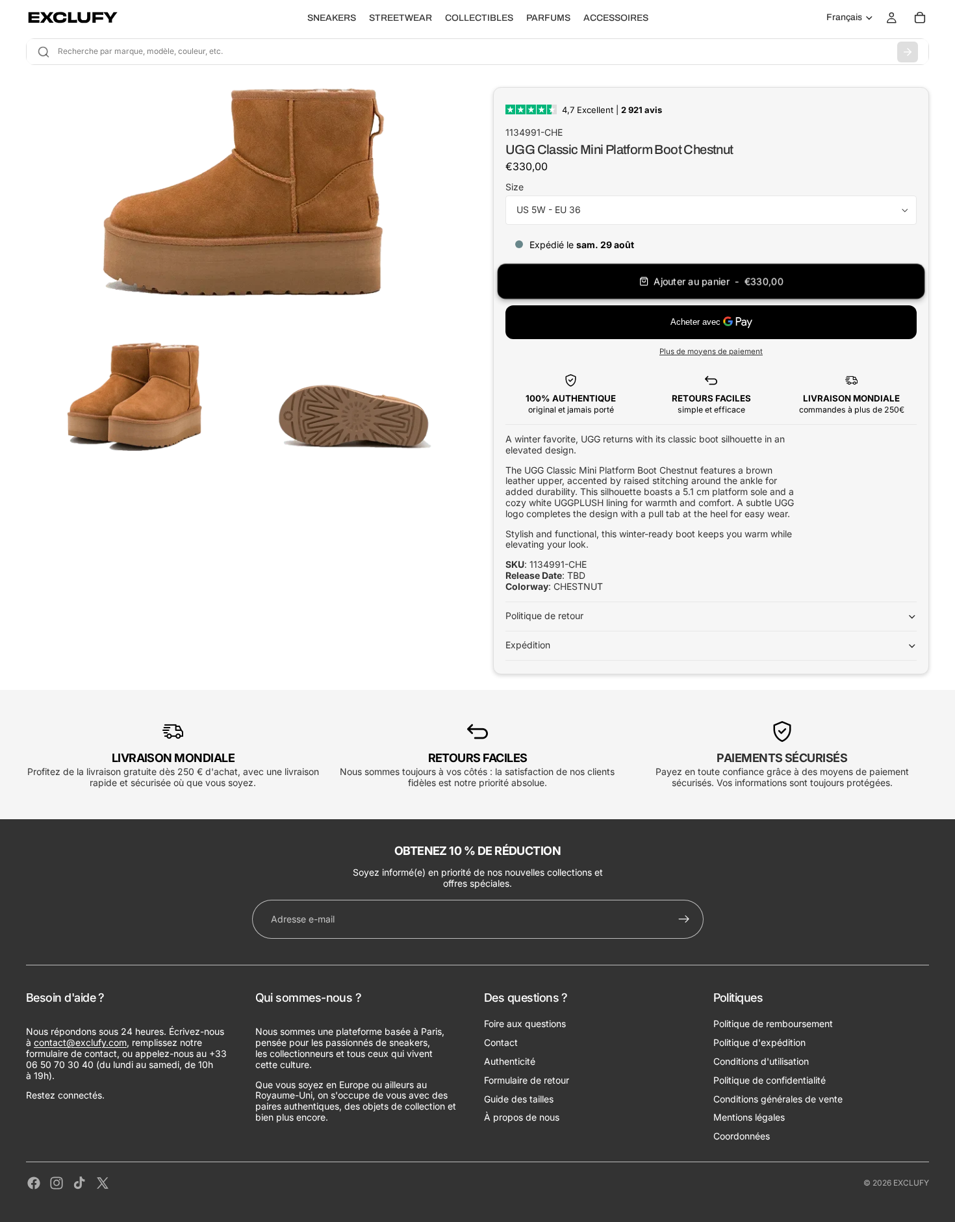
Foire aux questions (525, 1023)
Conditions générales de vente (778, 1098)
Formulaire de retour (526, 1080)
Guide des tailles (519, 1098)
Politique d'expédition (759, 1042)
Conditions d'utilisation (761, 1061)
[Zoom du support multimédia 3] (354, 400)
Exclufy (911, 1183)
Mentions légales (749, 1117)
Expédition (527, 644)
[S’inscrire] (684, 919)
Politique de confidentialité (769, 1080)
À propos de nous (521, 1117)
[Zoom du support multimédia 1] (244, 202)
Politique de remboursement (773, 1023)
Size (514, 186)
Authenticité (509, 1061)
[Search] (907, 52)
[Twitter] (102, 1183)
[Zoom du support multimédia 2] (134, 400)
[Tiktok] (79, 1183)
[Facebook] (34, 1183)
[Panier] (920, 17)
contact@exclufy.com (80, 1042)
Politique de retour (544, 615)
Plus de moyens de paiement (711, 351)
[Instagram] (56, 1183)
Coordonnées (741, 1135)
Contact (501, 1042)
